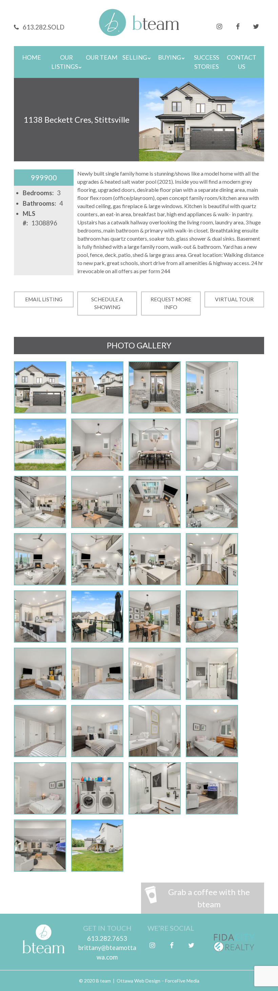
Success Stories (206, 62)
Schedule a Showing (107, 303)
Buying (169, 57)
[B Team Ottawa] (139, 27)
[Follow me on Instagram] (219, 25)
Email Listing (43, 299)
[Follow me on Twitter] (256, 25)
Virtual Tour (234, 299)
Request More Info (171, 303)
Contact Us (241, 62)
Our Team (101, 57)
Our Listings (64, 62)
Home (31, 57)
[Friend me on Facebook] (238, 25)
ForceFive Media (182, 981)
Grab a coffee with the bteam (209, 898)
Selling (134, 57)
